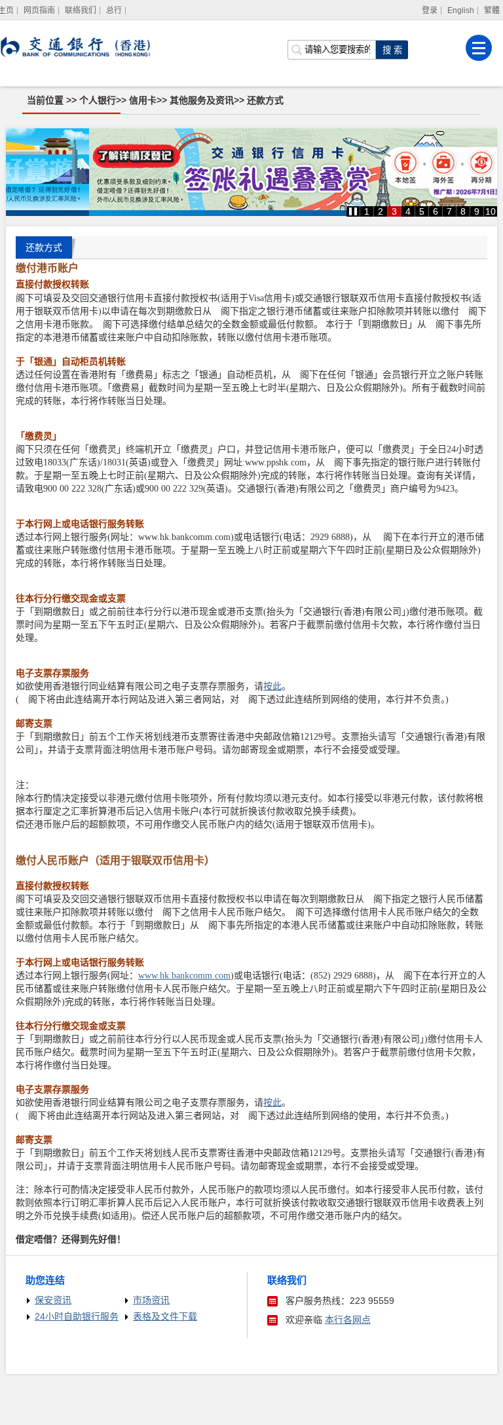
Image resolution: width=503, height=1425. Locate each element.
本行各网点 (348, 1319)
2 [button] (380, 211)
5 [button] (421, 211)
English (460, 10)
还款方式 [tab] (44, 247)
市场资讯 (151, 1300)
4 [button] (408, 211)
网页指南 (39, 10)
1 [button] (366, 211)
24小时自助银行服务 (77, 1316)
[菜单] (479, 48)
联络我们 (80, 10)
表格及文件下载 (165, 1316)
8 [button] (463, 211)
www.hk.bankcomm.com (184, 976)
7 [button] (449, 211)
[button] (353, 211)
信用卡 (143, 100)
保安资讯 (53, 1300)
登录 (430, 10)
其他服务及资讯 (202, 100)
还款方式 (265, 100)
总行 (114, 10)
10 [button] (490, 211)
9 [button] (476, 211)
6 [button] (435, 211)
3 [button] (394, 211)
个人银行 (97, 100)
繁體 (492, 10)
